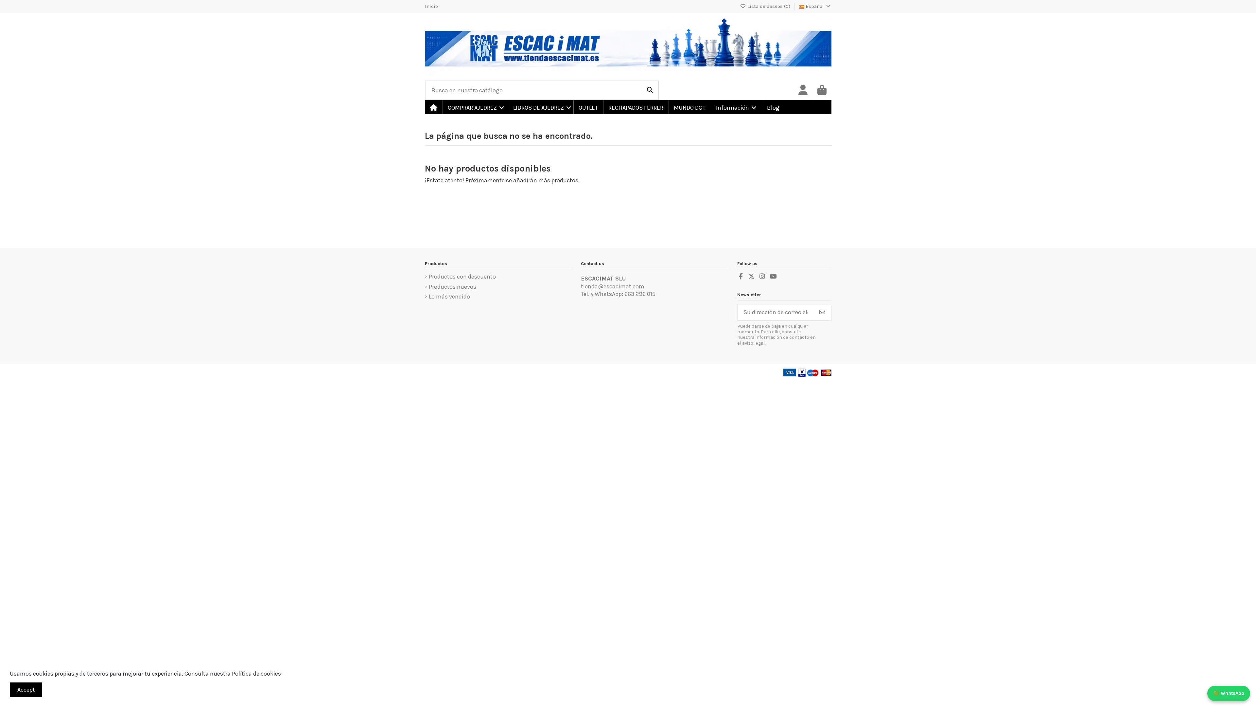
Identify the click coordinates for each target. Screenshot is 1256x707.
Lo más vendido (449, 296)
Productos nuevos (452, 286)
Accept (26, 689)
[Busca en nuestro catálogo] (650, 90)
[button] (475, 107)
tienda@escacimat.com (612, 286)
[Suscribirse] (822, 312)
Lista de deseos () (769, 6)
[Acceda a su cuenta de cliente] (803, 90)
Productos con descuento (462, 276)
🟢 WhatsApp (1228, 693)
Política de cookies (256, 673)
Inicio (431, 6)
